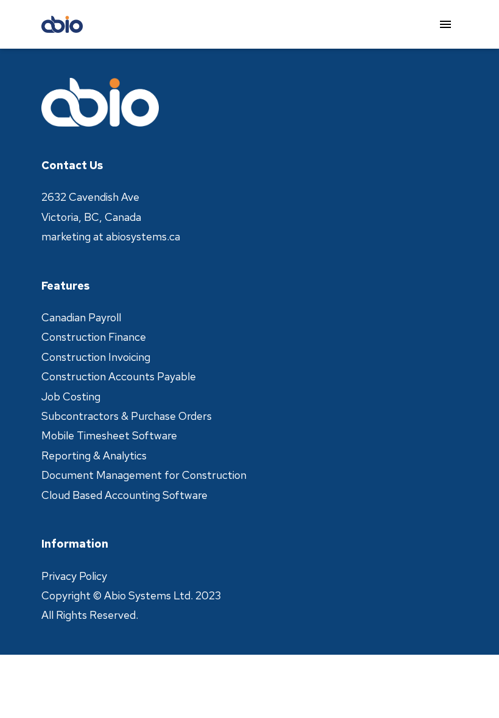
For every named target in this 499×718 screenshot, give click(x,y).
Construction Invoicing (95, 357)
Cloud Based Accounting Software (124, 495)
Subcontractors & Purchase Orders (126, 416)
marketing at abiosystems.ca (110, 236)
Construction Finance (93, 337)
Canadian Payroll (81, 317)
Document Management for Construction (143, 475)
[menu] (445, 24)
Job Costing (70, 396)
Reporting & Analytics (94, 455)
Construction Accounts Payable (118, 376)
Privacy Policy (74, 576)
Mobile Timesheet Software (109, 435)
